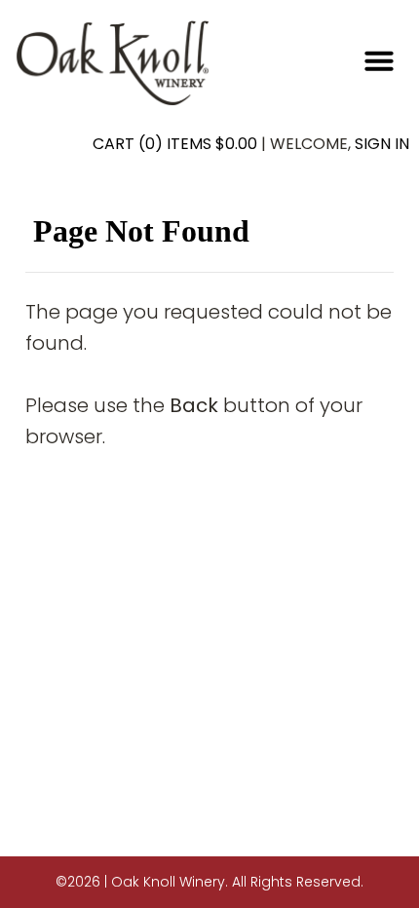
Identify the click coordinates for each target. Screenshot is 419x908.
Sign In (382, 143)
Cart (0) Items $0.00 (175, 143)
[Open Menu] (379, 60)
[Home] (113, 62)
